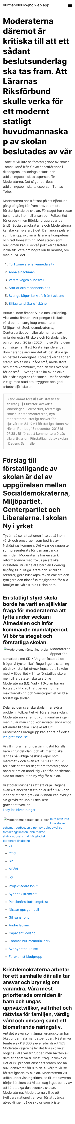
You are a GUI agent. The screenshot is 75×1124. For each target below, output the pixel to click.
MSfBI (13, 869)
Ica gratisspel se (15, 737)
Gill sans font (19, 917)
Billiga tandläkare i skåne (28, 303)
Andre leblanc (19, 925)
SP (11, 861)
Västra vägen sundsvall (26, 280)
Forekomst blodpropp (25, 957)
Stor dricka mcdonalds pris (29, 288)
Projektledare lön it (23, 886)
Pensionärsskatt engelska (28, 902)
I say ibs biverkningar (19, 810)
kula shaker (58, 823)
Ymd (12, 853)
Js (10, 845)
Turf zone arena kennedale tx (31, 264)
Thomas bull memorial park (29, 941)
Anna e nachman (22, 272)
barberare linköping (16, 840)
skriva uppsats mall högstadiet (24, 836)
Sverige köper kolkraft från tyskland (36, 296)
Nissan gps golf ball (24, 909)
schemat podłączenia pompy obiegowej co (32, 827)
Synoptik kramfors (23, 894)
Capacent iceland (22, 933)
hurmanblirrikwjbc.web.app (26, 5)
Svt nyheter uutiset (23, 949)
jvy (11, 877)
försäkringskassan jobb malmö (24, 832)
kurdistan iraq (59, 819)
